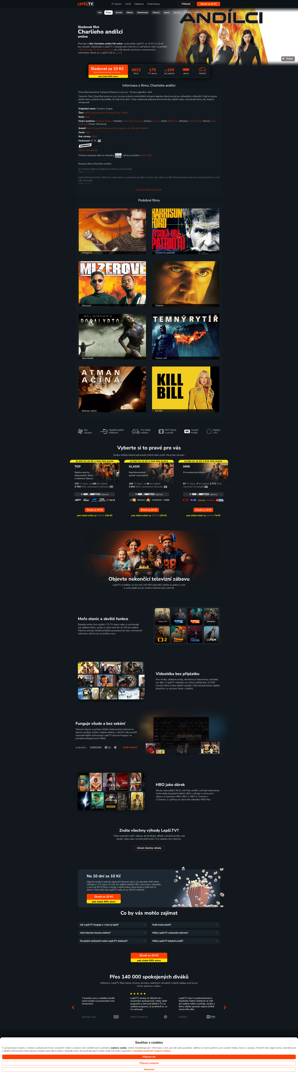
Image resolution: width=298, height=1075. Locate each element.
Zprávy (177, 12)
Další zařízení (130, 747)
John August (118, 128)
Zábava (155, 12)
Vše (99, 12)
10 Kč (118, 52)
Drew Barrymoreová (133, 121)
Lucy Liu (156, 121)
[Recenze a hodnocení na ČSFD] (99, 140)
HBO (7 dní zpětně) (88, 150)
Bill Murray (173, 121)
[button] (73, 1007)
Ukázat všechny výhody (149, 848)
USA (87, 132)
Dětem (130, 12)
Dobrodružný (97, 112)
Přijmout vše (149, 1056)
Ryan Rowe (92, 128)
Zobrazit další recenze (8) (149, 189)
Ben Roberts (142, 128)
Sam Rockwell (196, 121)
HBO (197, 12)
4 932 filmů (84, 49)
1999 (94, 136)
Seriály (119, 12)
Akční (87, 112)
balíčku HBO (146, 155)
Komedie (109, 112)
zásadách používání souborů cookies (152, 1050)
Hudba (188, 12)
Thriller (124, 112)
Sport (166, 12)
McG (87, 116)
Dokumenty (142, 12)
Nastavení (149, 1069)
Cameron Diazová (104, 121)
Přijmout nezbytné (149, 1063)
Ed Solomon (105, 128)
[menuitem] (288, 58)
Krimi (117, 112)
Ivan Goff (130, 128)
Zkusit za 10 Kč (209, 3)
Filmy (108, 12)
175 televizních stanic (102, 49)
